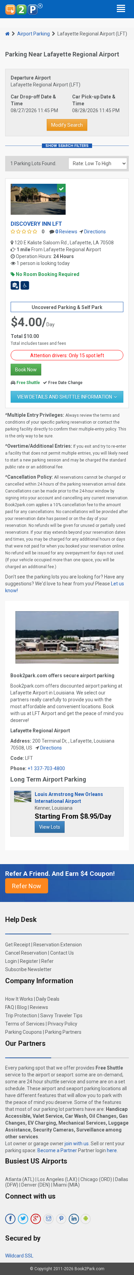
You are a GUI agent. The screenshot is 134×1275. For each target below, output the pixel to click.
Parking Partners (63, 1032)
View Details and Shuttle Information (64, 397)
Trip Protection (21, 1015)
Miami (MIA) (66, 1185)
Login (11, 961)
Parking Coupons (23, 1032)
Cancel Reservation (26, 953)
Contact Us (62, 953)
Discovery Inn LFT (36, 224)
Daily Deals (47, 999)
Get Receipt (17, 944)
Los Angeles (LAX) (57, 1179)
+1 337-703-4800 (46, 768)
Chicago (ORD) (96, 1179)
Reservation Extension (57, 944)
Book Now (26, 369)
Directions (95, 231)
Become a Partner (57, 1150)
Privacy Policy (62, 1024)
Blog (22, 1007)
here (112, 1150)
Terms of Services (25, 1024)
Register (29, 961)
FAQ (9, 1007)
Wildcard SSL (19, 1255)
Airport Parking (33, 33)
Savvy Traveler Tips (61, 1015)
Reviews (66, 231)
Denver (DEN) (35, 1185)
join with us (77, 1143)
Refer (47, 961)
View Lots (49, 827)
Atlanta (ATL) (19, 1179)
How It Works (19, 999)
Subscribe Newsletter (28, 969)
